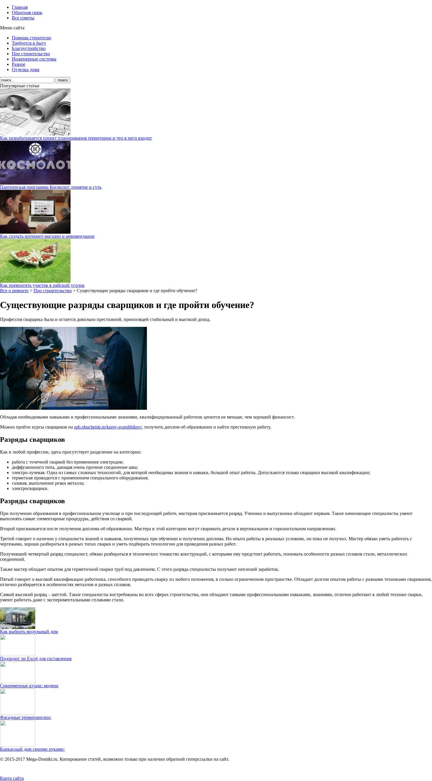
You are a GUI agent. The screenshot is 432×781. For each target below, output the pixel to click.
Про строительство (31, 53)
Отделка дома (25, 69)
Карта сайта (12, 778)
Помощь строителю (31, 37)
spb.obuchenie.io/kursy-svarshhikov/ (108, 426)
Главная (20, 7)
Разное (18, 64)
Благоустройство (29, 48)
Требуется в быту (29, 43)
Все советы (23, 17)
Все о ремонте (14, 290)
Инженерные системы (34, 58)
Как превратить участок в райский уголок (42, 285)
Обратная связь (27, 12)
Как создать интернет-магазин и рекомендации (47, 236)
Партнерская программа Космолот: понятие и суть (50, 187)
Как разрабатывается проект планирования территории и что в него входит (76, 138)
